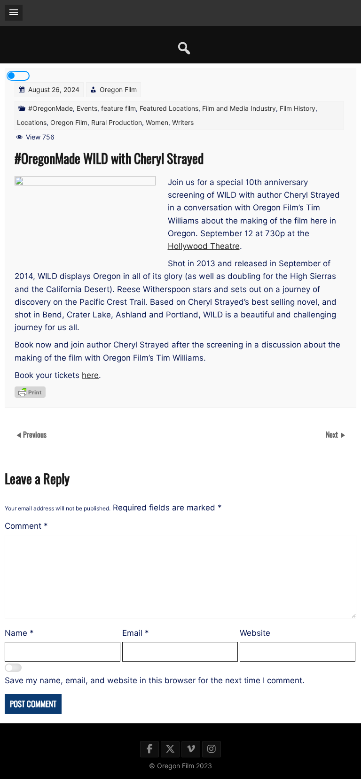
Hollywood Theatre (204, 246)
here (90, 375)
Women (157, 122)
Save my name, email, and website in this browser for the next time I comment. (155, 680)
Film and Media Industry (239, 108)
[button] (14, 13)
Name (19, 633)
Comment (26, 526)
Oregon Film (118, 89)
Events (87, 108)
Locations (32, 122)
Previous (35, 434)
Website (255, 633)
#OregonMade (50, 108)
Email (135, 633)
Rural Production (116, 122)
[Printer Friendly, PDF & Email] (30, 392)
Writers (183, 122)
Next (333, 434)
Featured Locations (169, 108)
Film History (297, 108)
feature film (118, 108)
